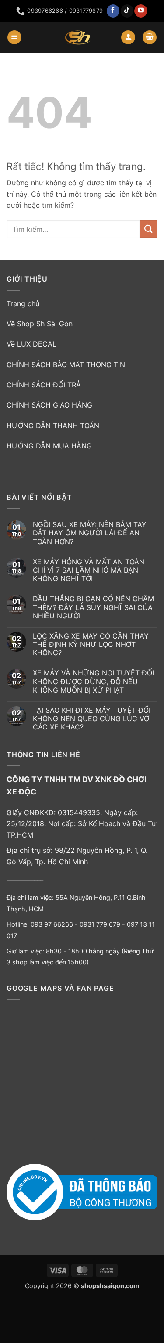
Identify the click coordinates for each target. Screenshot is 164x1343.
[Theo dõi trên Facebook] (113, 11)
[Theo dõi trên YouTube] (140, 11)
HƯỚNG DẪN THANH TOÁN (53, 425)
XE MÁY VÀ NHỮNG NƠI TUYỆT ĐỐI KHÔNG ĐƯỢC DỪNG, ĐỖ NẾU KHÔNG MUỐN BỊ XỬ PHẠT (93, 681)
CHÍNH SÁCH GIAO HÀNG (49, 405)
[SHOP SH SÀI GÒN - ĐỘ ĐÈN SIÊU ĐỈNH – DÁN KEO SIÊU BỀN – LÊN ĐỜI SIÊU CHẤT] (78, 37)
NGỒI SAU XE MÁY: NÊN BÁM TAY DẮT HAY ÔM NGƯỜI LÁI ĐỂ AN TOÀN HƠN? (90, 532)
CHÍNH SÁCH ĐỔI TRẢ (44, 384)
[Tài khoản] (128, 37)
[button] (14, 37)
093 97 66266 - (55, 924)
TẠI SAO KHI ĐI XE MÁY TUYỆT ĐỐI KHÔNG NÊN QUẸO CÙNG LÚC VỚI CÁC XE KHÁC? (92, 718)
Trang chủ (23, 303)
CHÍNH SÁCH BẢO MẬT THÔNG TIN (66, 364)
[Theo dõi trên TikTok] (127, 11)
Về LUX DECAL (31, 343)
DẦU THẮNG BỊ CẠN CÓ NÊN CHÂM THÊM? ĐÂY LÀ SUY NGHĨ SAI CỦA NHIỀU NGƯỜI (93, 607)
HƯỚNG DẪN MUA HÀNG (49, 445)
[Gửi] (148, 229)
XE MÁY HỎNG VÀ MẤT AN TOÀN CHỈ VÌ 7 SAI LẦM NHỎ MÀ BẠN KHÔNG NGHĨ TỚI (88, 570)
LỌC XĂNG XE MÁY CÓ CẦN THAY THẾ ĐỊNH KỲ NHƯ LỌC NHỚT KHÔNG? (91, 644)
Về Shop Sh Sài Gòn (40, 323)
